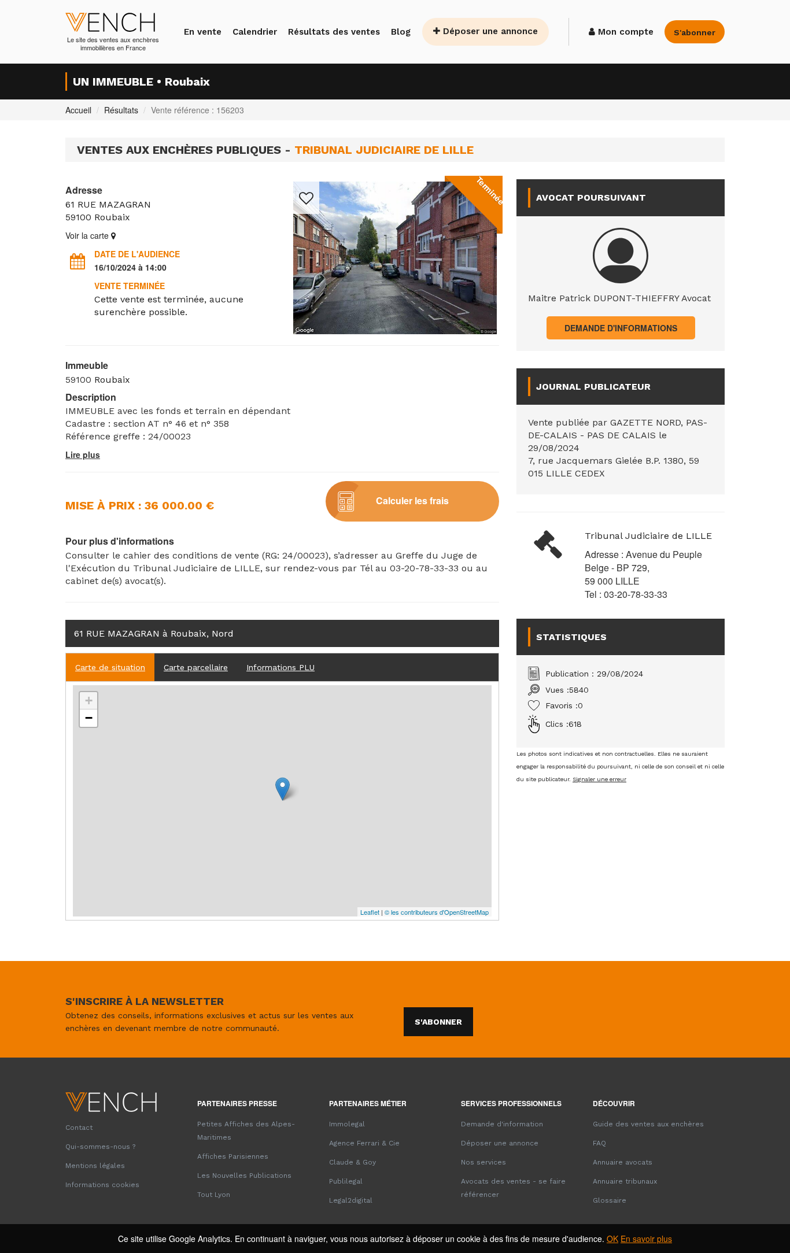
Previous (302, 258)
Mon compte (624, 32)
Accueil (78, 110)
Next (487, 258)
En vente (203, 32)
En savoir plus (646, 1238)
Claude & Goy (352, 1162)
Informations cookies (102, 1185)
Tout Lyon (213, 1195)
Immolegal (347, 1124)
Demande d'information (502, 1124)
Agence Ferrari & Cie (364, 1143)
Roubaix (112, 217)
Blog (401, 32)
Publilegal (346, 1181)
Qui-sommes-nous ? (100, 1147)
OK (612, 1238)
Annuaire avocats (622, 1162)
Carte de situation (110, 667)
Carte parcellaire (196, 667)
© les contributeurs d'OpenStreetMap (437, 911)
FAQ (599, 1143)
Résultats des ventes (334, 32)
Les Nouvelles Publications (244, 1175)
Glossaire (609, 1200)
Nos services (483, 1162)
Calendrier (254, 32)
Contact (79, 1127)
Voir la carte (88, 235)
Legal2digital (350, 1200)
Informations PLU (280, 667)
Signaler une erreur (599, 779)
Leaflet (369, 911)
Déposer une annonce (489, 31)
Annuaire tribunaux (625, 1181)
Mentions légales (95, 1166)
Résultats (121, 110)
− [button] (89, 718)
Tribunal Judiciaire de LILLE (648, 535)
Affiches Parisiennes (232, 1156)
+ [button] (89, 700)
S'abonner (438, 1021)
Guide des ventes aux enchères (648, 1124)
